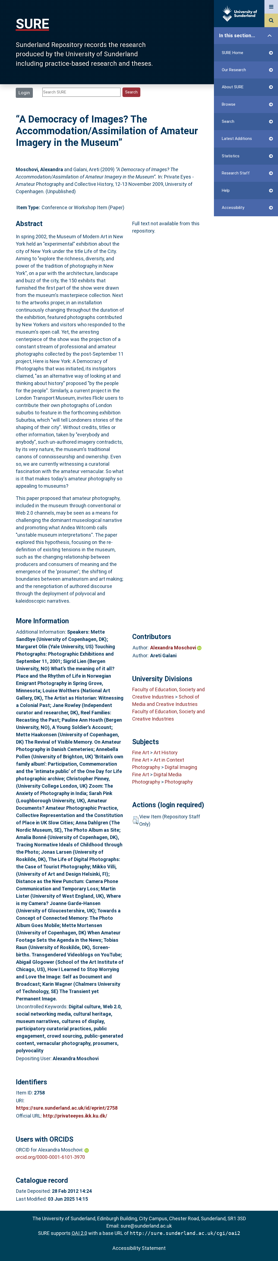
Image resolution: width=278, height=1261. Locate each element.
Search (228, 121)
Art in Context (169, 760)
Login (24, 92)
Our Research (234, 69)
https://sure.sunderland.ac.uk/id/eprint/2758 (67, 1108)
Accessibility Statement (139, 1248)
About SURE (233, 87)
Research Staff (236, 173)
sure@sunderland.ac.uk (146, 1226)
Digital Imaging (181, 767)
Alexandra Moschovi (173, 647)
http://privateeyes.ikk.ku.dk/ (75, 1116)
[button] (135, 820)
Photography (146, 767)
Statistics (230, 156)
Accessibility (233, 207)
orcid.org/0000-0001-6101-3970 (50, 1157)
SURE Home (232, 52)
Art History (166, 752)
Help (226, 190)
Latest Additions (237, 138)
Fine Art (140, 752)
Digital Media (168, 774)
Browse (228, 104)
